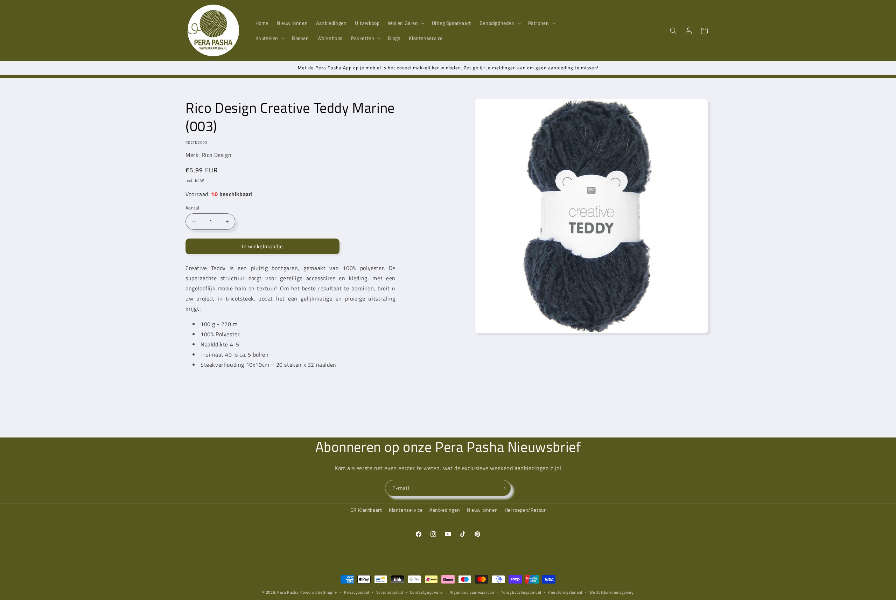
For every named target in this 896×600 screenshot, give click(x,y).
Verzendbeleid (389, 592)
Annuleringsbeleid (565, 592)
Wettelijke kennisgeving (611, 592)
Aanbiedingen (444, 509)
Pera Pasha (288, 592)
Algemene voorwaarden (472, 592)
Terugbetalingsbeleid (521, 592)
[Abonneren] (503, 488)
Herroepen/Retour (525, 509)
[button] (405, 23)
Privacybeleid (356, 592)
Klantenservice (405, 509)
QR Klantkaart (366, 509)
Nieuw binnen (482, 509)
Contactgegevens (426, 592)
